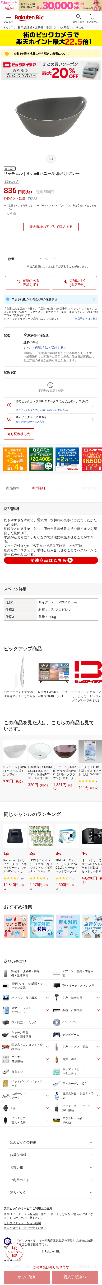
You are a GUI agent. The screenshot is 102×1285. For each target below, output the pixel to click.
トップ (7, 27)
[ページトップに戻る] (95, 1269)
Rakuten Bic (29, 18)
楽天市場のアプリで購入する (51, 226)
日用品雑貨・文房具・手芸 (35, 27)
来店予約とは (82, 318)
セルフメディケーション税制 (22, 1223)
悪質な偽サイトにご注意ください (25, 1228)
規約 (95, 318)
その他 (80, 27)
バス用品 (64, 27)
